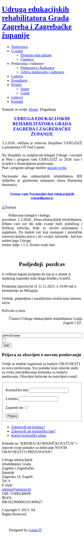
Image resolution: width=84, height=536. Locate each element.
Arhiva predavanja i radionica (42, 72)
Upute (25, 93)
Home (33, 109)
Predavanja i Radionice (38, 68)
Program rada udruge (36, 55)
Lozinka (12, 399)
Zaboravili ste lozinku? (28, 427)
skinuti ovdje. (57, 168)
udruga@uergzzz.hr (16, 489)
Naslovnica (19, 47)
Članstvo (27, 59)
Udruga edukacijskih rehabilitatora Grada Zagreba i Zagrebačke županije (37, 22)
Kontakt (17, 102)
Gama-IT (35, 530)
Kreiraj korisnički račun (28, 435)
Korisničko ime (17, 390)
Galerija (17, 76)
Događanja (19, 80)
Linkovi (17, 97)
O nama (17, 51)
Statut (25, 89)
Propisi (16, 85)
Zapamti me (14, 408)
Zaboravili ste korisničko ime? (33, 431)
